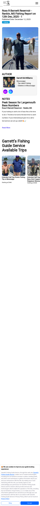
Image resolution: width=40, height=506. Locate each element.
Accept (29, 503)
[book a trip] (5, 92)
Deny (10, 503)
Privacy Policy (5, 498)
